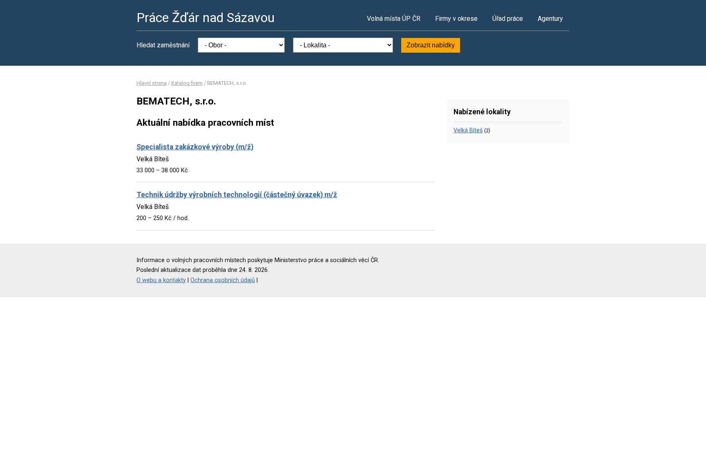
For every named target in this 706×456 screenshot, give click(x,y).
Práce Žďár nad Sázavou (205, 17)
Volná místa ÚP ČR (393, 18)
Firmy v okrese (456, 18)
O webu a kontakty (161, 280)
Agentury (550, 18)
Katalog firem (187, 83)
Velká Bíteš (468, 130)
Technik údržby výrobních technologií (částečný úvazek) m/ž (236, 195)
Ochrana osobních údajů (222, 280)
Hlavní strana (151, 83)
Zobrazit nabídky (431, 45)
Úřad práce (507, 18)
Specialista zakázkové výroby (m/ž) (194, 147)
